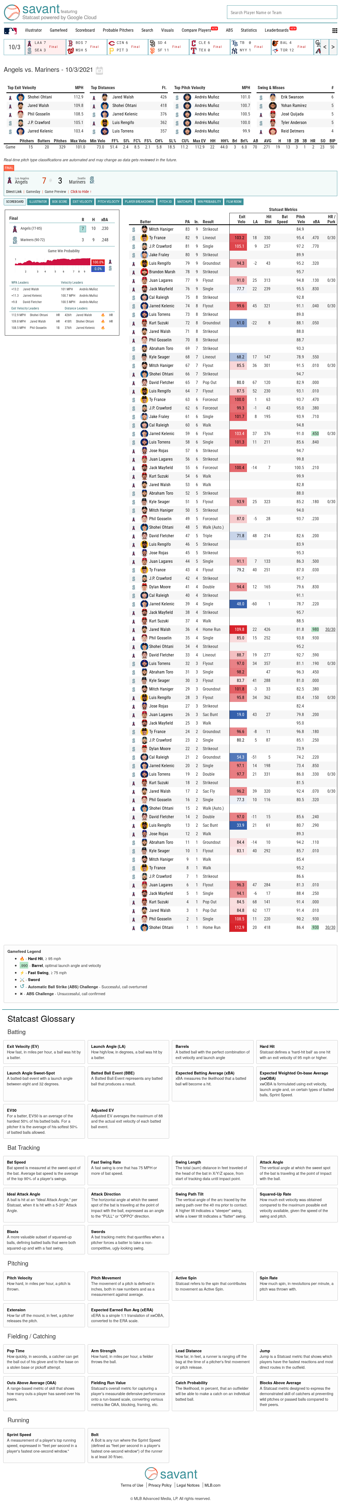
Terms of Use (132, 1485)
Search (147, 30)
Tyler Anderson (294, 122)
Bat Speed (16, 1162)
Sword (34, 979)
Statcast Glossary (41, 1018)
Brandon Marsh (162, 271)
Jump (265, 1350)
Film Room (233, 202)
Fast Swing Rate (106, 1162)
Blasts (12, 1231)
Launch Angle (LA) (108, 1046)
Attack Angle (271, 1162)
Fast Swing (38, 972)
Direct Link (14, 191)
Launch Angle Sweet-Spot (31, 1073)
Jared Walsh (38, 105)
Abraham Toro (161, 348)
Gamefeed (58, 30)
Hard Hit (35, 958)
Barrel (37, 965)
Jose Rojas (158, 450)
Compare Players (196, 30)
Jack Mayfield (161, 288)
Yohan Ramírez (294, 105)
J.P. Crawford (39, 122)
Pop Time (16, 1350)
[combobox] (282, 12)
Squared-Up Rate (275, 1194)
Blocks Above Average (280, 1382)
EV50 (12, 1110)
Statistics (249, 30)
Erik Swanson (292, 97)
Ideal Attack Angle (23, 1194)
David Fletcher (161, 382)
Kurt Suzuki (159, 322)
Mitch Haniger (161, 229)
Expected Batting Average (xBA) (205, 1073)
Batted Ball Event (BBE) (113, 1073)
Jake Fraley (159, 254)
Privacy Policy (160, 1485)
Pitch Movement (106, 1277)
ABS (229, 30)
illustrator (33, 30)
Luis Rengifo (123, 122)
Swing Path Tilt (190, 1194)
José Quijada (292, 114)
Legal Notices (189, 1485)
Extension (16, 1309)
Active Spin (186, 1277)
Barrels (182, 1046)
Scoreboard (85, 30)
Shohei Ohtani (40, 97)
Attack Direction (106, 1194)
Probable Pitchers (118, 30)
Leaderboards (280, 30)
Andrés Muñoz (207, 97)
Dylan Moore (160, 586)
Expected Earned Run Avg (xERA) (122, 1309)
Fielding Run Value (108, 1382)
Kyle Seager (159, 356)
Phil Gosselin (39, 114)
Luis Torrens (122, 131)
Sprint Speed (19, 1434)
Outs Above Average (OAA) (31, 1382)
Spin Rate (269, 1277)
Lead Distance (189, 1350)
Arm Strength (103, 1350)
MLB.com (213, 1485)
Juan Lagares (161, 280)
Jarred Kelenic (40, 131)
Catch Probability (192, 1382)
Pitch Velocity (19, 1277)
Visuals (167, 30)
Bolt (95, 1434)
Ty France (157, 237)
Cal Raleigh (159, 297)
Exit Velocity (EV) (23, 1046)
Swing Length (188, 1162)
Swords (98, 1231)
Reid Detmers (292, 131)
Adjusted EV (102, 1110)
